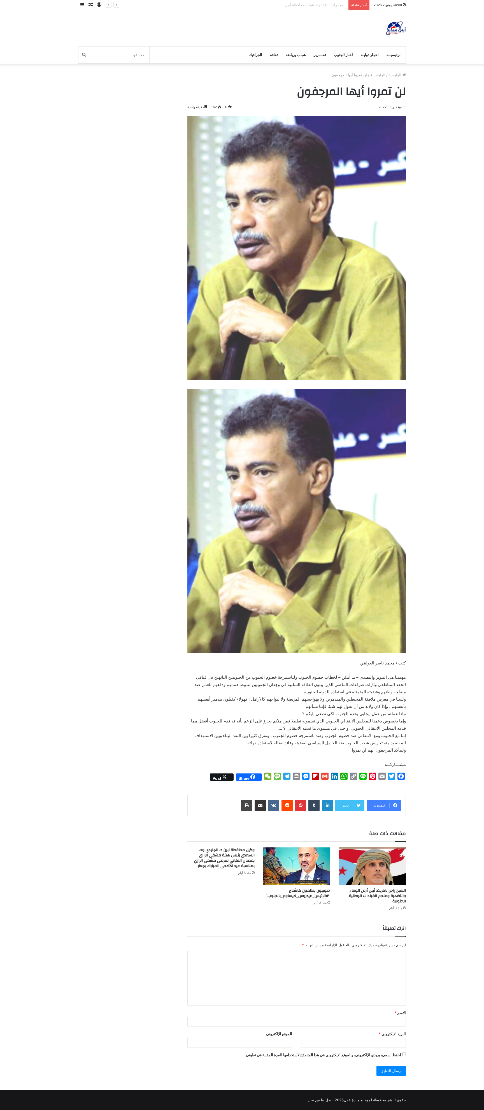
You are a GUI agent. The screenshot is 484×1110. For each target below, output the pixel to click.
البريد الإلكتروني (392, 1034)
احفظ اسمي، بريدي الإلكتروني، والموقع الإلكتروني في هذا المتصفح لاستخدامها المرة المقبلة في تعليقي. (323, 1055)
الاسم (400, 1013)
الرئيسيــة (394, 55)
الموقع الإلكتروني (279, 1034)
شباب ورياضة (296, 55)
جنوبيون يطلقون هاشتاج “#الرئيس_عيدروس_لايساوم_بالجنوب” (297, 893)
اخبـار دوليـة (370, 55)
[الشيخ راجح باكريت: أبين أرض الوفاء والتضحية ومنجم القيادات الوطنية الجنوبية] (372, 866)
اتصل (329, 1100)
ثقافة (274, 55)
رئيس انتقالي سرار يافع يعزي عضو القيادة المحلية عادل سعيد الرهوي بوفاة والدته (283, 5)
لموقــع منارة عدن (358, 1100)
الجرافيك (255, 55)
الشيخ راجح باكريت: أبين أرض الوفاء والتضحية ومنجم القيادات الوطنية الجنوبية (377, 896)
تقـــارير (320, 55)
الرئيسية (395, 75)
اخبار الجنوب (343, 55)
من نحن (314, 1100)
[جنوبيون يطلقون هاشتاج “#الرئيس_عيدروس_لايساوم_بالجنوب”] (296, 866)
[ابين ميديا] (396, 28)
